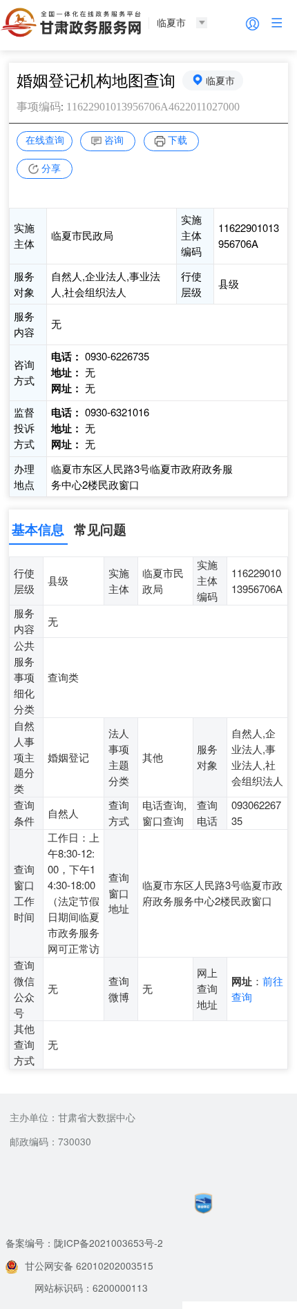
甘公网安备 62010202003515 (89, 1265)
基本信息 (38, 529)
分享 (51, 168)
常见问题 (100, 529)
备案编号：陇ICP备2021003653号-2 (84, 1243)
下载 (177, 139)
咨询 (114, 139)
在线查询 (45, 139)
